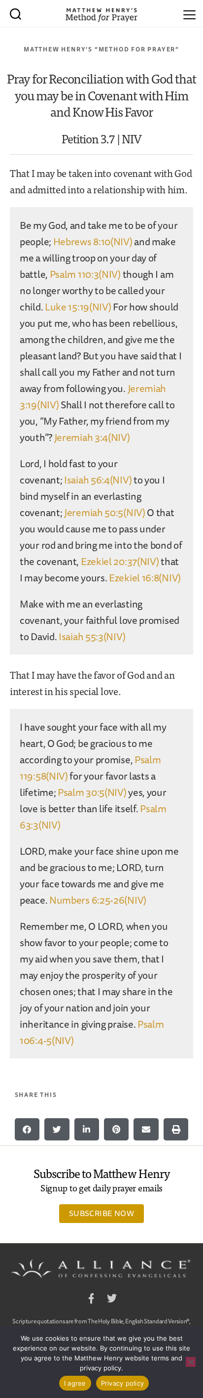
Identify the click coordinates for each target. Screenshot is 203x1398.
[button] (27, 1129)
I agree (75, 1383)
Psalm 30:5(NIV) (92, 792)
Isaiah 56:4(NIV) (98, 479)
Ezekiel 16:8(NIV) (145, 577)
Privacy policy (122, 1383)
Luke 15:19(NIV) (78, 306)
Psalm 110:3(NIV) (85, 274)
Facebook (91, 1300)
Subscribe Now (101, 1213)
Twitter (112, 1300)
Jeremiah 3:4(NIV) (92, 437)
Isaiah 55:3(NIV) (92, 636)
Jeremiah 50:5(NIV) (104, 512)
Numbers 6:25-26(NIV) (97, 900)
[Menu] (189, 13)
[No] (191, 1362)
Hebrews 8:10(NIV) (93, 241)
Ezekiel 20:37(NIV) (120, 561)
